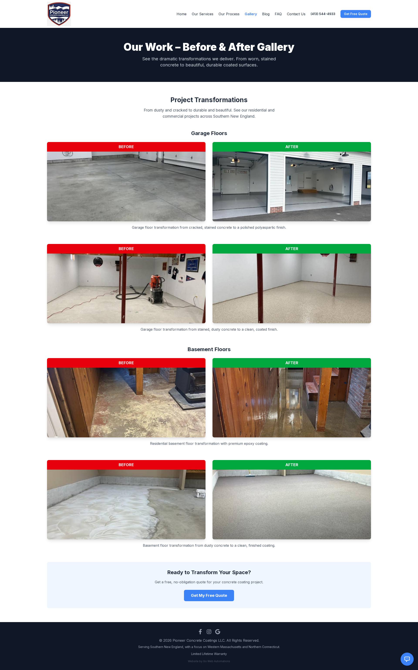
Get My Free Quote (209, 595)
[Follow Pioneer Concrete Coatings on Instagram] (209, 631)
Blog (266, 14)
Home (182, 14)
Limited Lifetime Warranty (209, 654)
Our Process (229, 14)
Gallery (251, 14)
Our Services (202, 14)
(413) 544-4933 (323, 14)
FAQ (278, 14)
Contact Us (296, 14)
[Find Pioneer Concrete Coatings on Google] (217, 631)
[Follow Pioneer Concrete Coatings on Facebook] (200, 631)
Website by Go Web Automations (209, 661)
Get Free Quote (355, 14)
